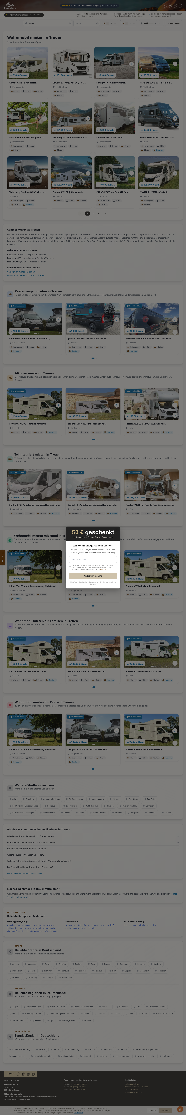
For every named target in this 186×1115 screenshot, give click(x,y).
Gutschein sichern (93, 576)
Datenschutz (102, 569)
